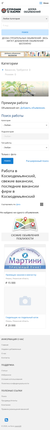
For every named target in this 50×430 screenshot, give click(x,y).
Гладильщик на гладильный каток (22, 317)
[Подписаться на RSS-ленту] (6, 420)
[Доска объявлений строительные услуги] (22, 10)
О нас (3, 353)
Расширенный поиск (37, 160)
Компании (5, 405)
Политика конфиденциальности (15, 383)
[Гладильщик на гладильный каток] (25, 288)
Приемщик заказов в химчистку (21, 274)
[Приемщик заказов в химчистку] (25, 245)
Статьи (4, 370)
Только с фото (8, 154)
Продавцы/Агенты (9, 400)
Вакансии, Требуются (16, 69)
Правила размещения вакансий (15, 409)
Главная (4, 345)
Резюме (9, 74)
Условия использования (11, 379)
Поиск (4, 396)
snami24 (18, 426)
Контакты (5, 357)
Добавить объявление (32, 107)
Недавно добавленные (11, 349)
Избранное (6, 375)
